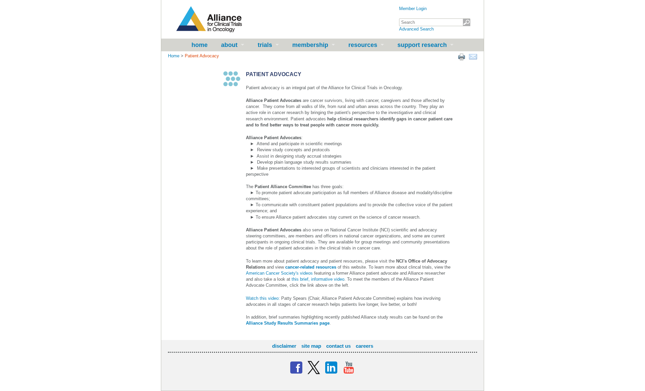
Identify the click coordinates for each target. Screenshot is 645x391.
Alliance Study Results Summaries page (288, 323)
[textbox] (434, 22)
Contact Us (338, 345)
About (229, 45)
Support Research (422, 45)
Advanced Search (416, 29)
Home (199, 45)
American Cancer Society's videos (279, 273)
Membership (310, 45)
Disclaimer (284, 345)
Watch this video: (263, 298)
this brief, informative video (318, 279)
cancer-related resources (310, 267)
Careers (364, 345)
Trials (265, 45)
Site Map (311, 345)
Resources (362, 45)
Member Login (413, 8)
